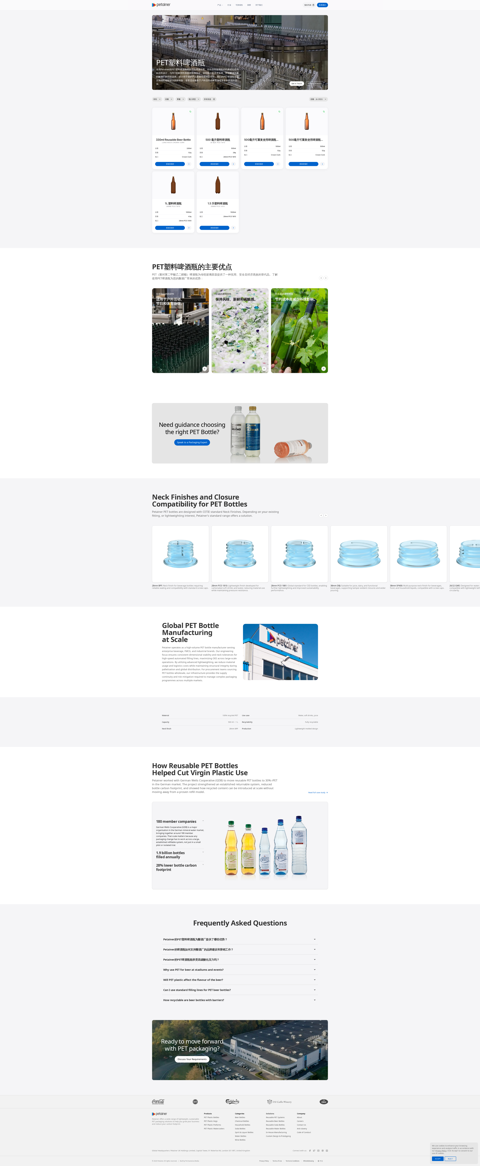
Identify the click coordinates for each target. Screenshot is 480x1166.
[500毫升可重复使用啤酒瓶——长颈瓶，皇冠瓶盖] (322, 164)
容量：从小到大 (316, 99)
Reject (450, 1159)
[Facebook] (310, 1151)
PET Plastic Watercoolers (214, 1128)
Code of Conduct (304, 1132)
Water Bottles (240, 1136)
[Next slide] (326, 278)
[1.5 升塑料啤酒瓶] (233, 228)
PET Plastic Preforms (212, 1125)
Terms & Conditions (292, 1161)
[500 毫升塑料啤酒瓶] (233, 164)
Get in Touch (297, 83)
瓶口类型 (192, 99)
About (299, 1117)
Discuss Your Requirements (192, 1059)
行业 (229, 5)
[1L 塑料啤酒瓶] (188, 228)
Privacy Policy (264, 1161)
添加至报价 (170, 164)
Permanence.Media (192, 1161)
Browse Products (315, 83)
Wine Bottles (240, 1140)
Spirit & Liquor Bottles (244, 1132)
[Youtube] (318, 1151)
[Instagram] (323, 1151)
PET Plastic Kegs (211, 1121)
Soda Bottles (240, 1128)
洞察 (249, 5)
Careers (300, 1121)
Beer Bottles (240, 1117)
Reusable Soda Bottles (275, 1125)
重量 (178, 99)
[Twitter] (314, 1151)
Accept (438, 1159)
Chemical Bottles (242, 1121)
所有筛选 (207, 99)
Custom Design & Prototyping (278, 1136)
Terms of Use (277, 1161)
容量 (167, 99)
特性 (155, 99)
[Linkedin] (327, 1151)
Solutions (270, 1113)
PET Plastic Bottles (211, 1117)
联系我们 (322, 5)
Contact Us (301, 1125)
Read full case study (316, 792)
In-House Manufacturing (276, 1132)
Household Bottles (242, 1125)
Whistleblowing (308, 1161)
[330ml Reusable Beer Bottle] (188, 164)
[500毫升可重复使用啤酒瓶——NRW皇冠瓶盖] (277, 164)
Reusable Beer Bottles (275, 1121)
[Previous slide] (321, 278)
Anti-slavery (302, 1128)
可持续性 (239, 5)
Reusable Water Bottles (276, 1128)
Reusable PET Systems (275, 1117)
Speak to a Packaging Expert (192, 442)
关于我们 (258, 5)
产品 (219, 5)
